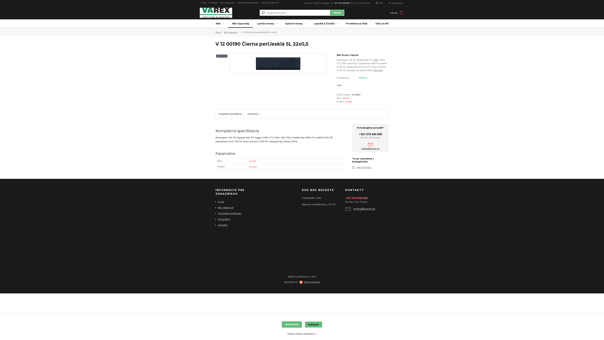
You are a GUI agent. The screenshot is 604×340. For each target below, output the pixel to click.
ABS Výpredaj (240, 23)
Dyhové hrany (294, 23)
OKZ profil (381, 23)
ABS (218, 23)
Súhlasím (313, 324)
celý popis (378, 70)
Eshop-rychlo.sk (312, 281)
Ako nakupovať (227, 2)
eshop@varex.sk (370, 148)
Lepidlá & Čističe (324, 23)
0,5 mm (348, 101)
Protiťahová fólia (356, 23)
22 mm (346, 98)
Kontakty (213, 2)
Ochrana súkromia (270, 2)
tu (315, 333)
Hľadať (337, 12)
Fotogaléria (224, 219)
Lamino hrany (265, 23)
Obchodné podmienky (248, 2)
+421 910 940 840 (342, 3)
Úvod (218, 32)
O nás (204, 2)
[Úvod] (219, 13)
